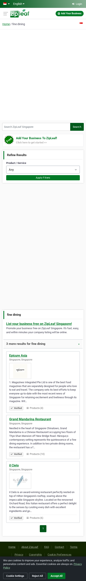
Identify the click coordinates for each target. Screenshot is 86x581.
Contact (59, 546)
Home (6, 24)
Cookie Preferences (59, 554)
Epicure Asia (18, 355)
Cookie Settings (15, 575)
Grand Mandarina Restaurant (30, 419)
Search (77, 126)
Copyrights (35, 554)
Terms (74, 546)
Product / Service (16, 162)
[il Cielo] (43, 481)
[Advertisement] (43, 74)
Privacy (19, 554)
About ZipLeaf (29, 546)
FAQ (46, 546)
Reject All (37, 575)
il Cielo (14, 465)
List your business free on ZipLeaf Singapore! (39, 324)
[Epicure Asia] (43, 371)
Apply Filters (43, 177)
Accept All (56, 575)
